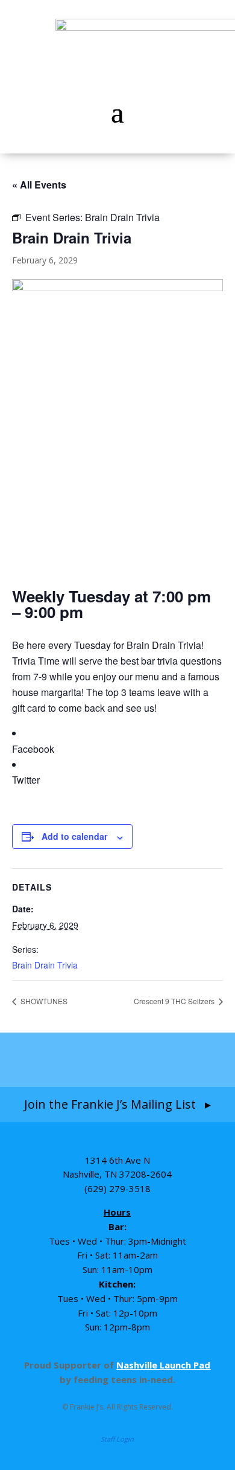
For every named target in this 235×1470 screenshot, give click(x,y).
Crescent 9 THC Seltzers (175, 1001)
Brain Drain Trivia (45, 965)
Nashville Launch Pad (163, 1365)
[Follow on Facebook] (47, 1059)
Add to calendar (74, 836)
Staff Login (117, 1438)
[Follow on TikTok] (142, 1059)
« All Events (39, 185)
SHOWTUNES (43, 1001)
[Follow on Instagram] (93, 1059)
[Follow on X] (188, 1059)
